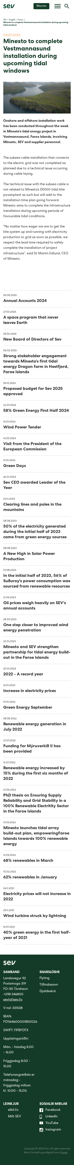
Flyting (44, 978)
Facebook (52, 1110)
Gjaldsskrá (47, 991)
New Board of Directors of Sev (32, 340)
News (20, 20)
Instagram (53, 1130)
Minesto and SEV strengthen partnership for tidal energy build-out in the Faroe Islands (37, 652)
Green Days (14, 466)
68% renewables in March (28, 861)
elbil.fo (13, 1110)
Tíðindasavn (48, 985)
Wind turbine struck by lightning (34, 916)
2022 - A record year (23, 675)
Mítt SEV (14, 1116)
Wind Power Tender (22, 428)
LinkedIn (51, 1116)
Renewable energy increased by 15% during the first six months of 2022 (35, 773)
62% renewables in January (30, 878)
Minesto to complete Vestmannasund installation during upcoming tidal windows (35, 24)
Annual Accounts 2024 (25, 301)
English (12, 20)
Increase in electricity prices (29, 691)
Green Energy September (27, 708)
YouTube (51, 1123)
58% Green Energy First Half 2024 (36, 411)
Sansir (64, 1153)
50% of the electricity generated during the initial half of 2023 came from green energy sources (35, 532)
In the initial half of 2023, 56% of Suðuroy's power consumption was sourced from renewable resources (36, 581)
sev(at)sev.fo (12, 1000)
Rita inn (41, 6)
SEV (5, 20)
